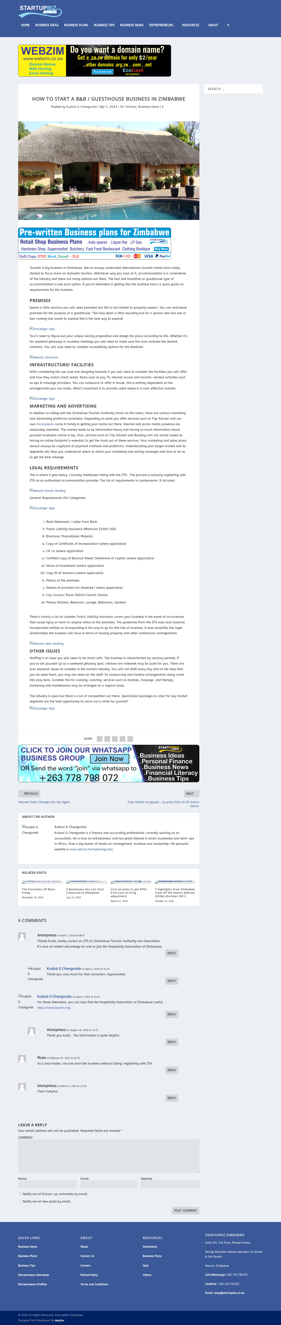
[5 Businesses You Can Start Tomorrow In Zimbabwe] (86, 882)
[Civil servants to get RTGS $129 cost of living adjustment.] (131, 882)
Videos (147, 1275)
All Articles (128, 107)
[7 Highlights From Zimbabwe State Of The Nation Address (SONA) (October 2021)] (175, 882)
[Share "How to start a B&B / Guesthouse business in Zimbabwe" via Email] (122, 739)
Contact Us (87, 1256)
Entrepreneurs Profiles (32, 1284)
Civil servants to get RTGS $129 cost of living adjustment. (129, 892)
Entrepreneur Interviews (33, 1275)
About (213, 25)
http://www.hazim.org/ (54, 1008)
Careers (85, 1265)
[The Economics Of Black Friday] (42, 882)
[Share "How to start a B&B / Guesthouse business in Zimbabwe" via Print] (130, 739)
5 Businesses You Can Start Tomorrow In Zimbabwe (85, 890)
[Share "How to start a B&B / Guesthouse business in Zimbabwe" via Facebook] (99, 739)
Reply (171, 953)
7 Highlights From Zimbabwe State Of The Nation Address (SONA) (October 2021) (175, 892)
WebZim (59, 1320)
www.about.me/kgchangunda (91, 849)
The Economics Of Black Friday (38, 890)
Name (22, 1179)
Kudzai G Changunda (81, 107)
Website (146, 1179)
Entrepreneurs (161, 25)
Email (84, 1179)
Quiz (146, 1265)
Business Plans (76, 25)
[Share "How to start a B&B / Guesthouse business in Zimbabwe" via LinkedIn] (115, 739)
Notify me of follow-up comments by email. (55, 1194)
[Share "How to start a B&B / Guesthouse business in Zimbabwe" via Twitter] (107, 739)
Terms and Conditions (94, 1284)
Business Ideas (46, 25)
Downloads (150, 1246)
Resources (190, 25)
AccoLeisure (45, 424)
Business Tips (104, 25)
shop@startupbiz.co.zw (229, 1293)
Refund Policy (89, 1275)
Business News (131, 25)
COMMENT (25, 1137)
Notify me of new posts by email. (47, 1201)
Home (25, 25)
